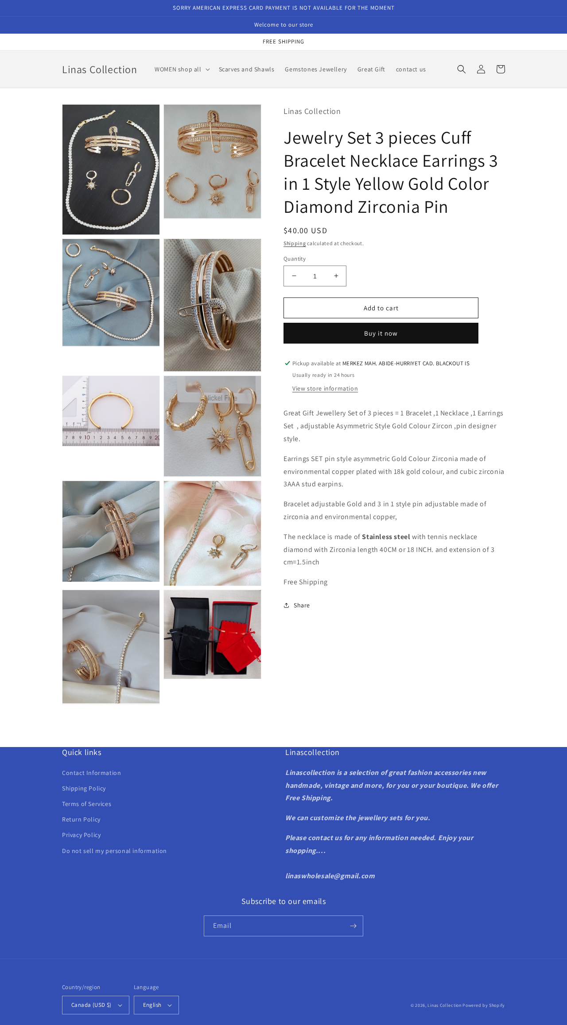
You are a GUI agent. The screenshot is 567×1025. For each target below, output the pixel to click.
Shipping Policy (84, 788)
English (152, 1005)
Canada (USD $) (91, 1005)
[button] (181, 69)
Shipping (295, 242)
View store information (325, 388)
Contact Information (91, 773)
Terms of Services (86, 804)
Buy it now (381, 333)
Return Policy (81, 819)
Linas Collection (444, 1005)
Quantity (295, 258)
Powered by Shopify (483, 1005)
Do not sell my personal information (114, 851)
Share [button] (302, 605)
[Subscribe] (353, 925)
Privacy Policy (81, 835)
